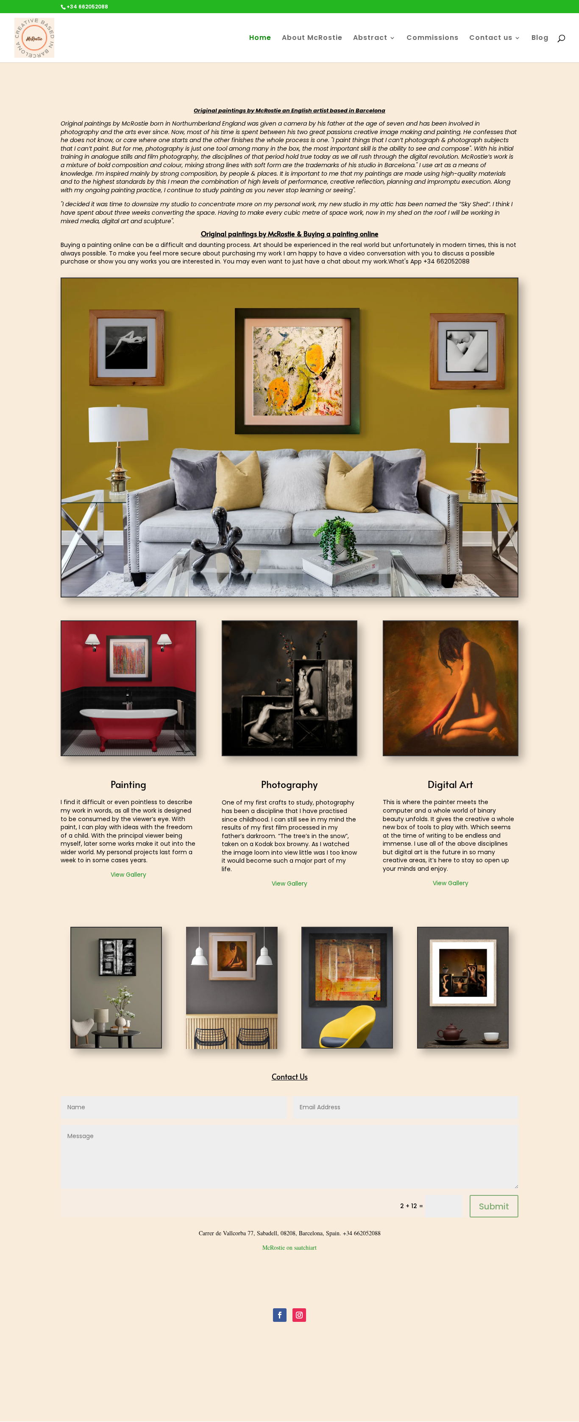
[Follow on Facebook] (280, 1315)
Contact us (490, 38)
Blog (540, 38)
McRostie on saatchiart (289, 1247)
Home (260, 38)
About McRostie (312, 38)
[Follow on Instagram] (299, 1315)
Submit (494, 1206)
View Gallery (128, 874)
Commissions (432, 38)
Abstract (370, 38)
